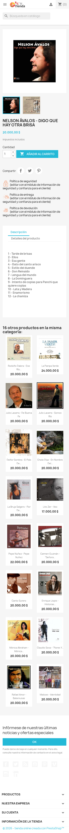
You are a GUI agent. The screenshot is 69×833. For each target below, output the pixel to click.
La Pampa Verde (50, 365)
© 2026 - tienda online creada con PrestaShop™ (33, 828)
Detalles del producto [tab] (25, 238)
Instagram (6, 774)
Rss (25, 764)
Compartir (20, 170)
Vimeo (54, 764)
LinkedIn (15, 774)
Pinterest (38, 170)
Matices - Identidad (50, 694)
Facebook (6, 764)
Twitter (15, 764)
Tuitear (29, 170)
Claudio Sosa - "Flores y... (50, 647)
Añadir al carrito (37, 154)
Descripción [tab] (19, 232)
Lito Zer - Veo (50, 506)
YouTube (35, 764)
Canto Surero (19, 600)
